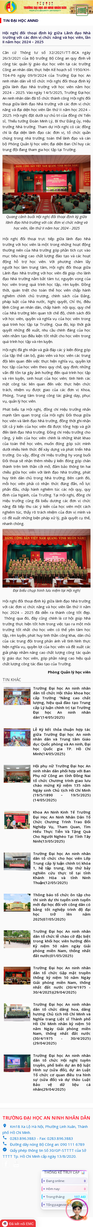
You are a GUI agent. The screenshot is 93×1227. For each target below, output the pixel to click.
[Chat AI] (77, 1209)
